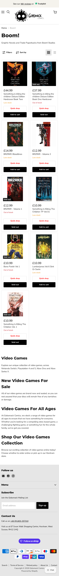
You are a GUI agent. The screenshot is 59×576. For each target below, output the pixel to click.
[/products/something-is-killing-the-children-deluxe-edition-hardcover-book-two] (15, 74)
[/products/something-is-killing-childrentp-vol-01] (44, 189)
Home (4, 28)
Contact (54, 565)
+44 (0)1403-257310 (19, 521)
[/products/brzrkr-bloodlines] (15, 134)
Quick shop (15, 108)
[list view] (55, 52)
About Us (44, 565)
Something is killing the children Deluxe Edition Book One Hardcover (43, 96)
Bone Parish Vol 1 (12, 266)
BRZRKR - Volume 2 (41, 154)
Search (4, 565)
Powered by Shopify (29, 571)
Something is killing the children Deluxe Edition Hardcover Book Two (14, 96)
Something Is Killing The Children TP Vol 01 (43, 210)
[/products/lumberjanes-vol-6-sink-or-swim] (44, 246)
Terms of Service (16, 565)
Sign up (42, 505)
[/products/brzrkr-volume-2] (44, 134)
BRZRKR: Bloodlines (13, 154)
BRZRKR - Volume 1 (13, 209)
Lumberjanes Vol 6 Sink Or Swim (43, 268)
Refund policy (31, 565)
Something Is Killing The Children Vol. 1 (15, 325)
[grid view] (49, 52)
